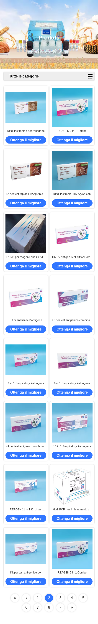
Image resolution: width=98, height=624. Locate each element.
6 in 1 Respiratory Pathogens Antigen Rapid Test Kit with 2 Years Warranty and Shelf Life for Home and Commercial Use (26, 383)
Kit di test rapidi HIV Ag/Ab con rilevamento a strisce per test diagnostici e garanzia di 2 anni (72, 194)
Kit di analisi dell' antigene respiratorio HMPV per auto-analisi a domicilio (26, 320)
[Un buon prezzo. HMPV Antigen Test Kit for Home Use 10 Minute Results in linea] (72, 233)
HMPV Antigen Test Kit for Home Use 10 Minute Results (72, 257)
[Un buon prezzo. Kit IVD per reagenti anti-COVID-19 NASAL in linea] (25, 233)
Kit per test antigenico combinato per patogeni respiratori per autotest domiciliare (72, 320)
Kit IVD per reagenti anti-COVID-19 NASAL (26, 257)
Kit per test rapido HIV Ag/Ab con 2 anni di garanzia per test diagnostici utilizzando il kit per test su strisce (26, 194)
